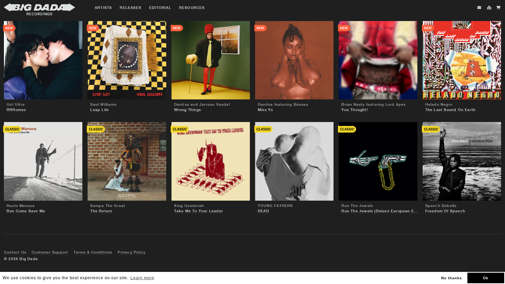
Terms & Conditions (93, 252)
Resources (192, 8)
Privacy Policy (131, 252)
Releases (130, 8)
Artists (103, 8)
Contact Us (15, 252)
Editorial (160, 8)
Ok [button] (485, 278)
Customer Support (50, 252)
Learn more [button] (142, 278)
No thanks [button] (451, 278)
